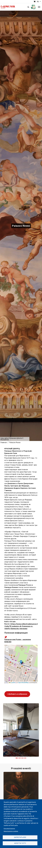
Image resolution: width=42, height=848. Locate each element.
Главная (3, 442)
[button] (21, 662)
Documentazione (9, 828)
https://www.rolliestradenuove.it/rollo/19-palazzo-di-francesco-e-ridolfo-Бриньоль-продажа (21, 626)
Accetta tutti (20, 843)
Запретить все (20, 837)
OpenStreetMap (23, 682)
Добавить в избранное (18, 694)
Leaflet (12, 682)
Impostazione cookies (11, 831)
